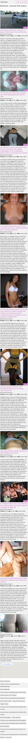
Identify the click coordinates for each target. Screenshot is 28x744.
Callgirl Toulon (4, 704)
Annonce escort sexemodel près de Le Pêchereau (13, 734)
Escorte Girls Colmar (5, 701)
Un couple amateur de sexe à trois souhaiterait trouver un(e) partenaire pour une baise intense (14, 228)
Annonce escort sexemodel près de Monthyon (12, 698)
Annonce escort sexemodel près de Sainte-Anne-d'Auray (13, 713)
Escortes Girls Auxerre (19, 701)
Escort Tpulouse (4, 726)
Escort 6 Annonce (5, 681)
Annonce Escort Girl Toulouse (8, 695)
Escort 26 (8, 737)
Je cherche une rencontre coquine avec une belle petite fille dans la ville (13, 94)
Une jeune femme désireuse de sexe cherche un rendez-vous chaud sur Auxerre (13, 580)
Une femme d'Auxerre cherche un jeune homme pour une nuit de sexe (13, 31)
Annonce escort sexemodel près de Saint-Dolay (13, 692)
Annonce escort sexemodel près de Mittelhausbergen (9, 685)
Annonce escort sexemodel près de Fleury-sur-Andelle (13, 730)
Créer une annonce (21, 2)
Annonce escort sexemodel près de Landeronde (13, 723)
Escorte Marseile (4, 689)
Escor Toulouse (16, 717)
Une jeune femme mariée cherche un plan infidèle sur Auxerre (13, 452)
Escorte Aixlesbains (5, 717)
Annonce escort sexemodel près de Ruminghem (13, 720)
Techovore (3, 2)
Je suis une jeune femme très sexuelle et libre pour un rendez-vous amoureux (12, 388)
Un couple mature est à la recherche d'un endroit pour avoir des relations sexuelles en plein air (13, 505)
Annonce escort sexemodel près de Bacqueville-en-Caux (13, 708)
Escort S (2, 737)
